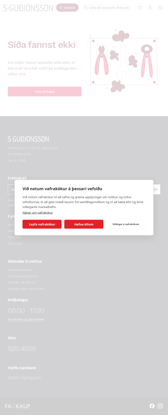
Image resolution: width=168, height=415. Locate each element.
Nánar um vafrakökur (38, 212)
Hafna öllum (83, 224)
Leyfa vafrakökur (42, 224)
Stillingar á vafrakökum (125, 224)
